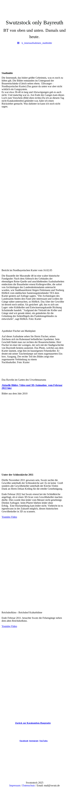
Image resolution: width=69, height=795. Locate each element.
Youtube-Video (9, 517)
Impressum (14, 785)
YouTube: (43, 741)
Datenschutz (28, 785)
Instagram (33, 741)
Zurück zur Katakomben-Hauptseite (33, 723)
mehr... (5, 608)
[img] (34, 9)
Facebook (24, 741)
